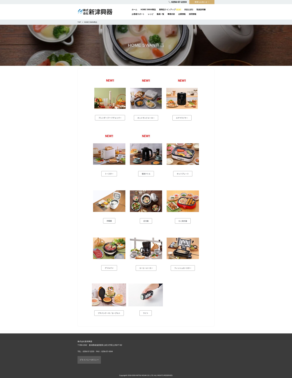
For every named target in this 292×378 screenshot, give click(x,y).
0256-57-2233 (179, 2)
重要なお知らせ (201, 2)
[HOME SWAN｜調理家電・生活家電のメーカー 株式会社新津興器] (95, 11)
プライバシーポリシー (89, 360)
